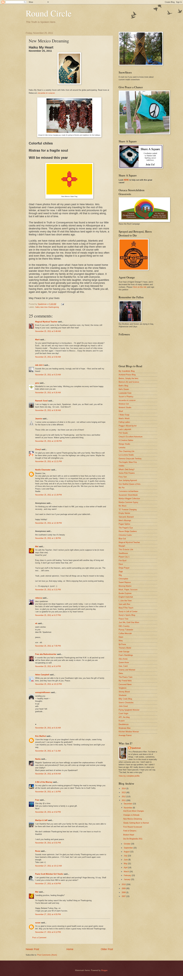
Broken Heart (128, 835)
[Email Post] (62, 304)
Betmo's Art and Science (129, 382)
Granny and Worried (127, 670)
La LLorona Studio (126, 455)
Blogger (104, 970)
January (127, 879)
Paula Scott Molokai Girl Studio (49, 874)
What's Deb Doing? (126, 469)
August (127, 852)
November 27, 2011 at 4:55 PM (48, 914)
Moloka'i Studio (125, 407)
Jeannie (38, 419)
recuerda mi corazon (127, 400)
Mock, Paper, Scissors (128, 590)
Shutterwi (122, 695)
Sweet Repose (125, 582)
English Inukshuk (126, 597)
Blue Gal (122, 539)
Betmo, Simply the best (128, 378)
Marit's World (124, 418)
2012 (124, 796)
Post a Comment (39, 937)
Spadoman (136, 748)
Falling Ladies (124, 422)
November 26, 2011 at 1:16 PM (48, 792)
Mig (120, 575)
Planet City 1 (124, 557)
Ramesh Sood (41, 401)
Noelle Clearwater (43, 470)
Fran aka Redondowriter (45, 654)
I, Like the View (125, 601)
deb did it (39, 365)
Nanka (38, 759)
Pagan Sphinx (124, 524)
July (126, 856)
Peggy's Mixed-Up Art (128, 426)
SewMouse (123, 553)
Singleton (122, 688)
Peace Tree (123, 619)
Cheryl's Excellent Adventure (130, 437)
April (126, 867)
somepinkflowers (42, 692)
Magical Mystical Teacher (46, 322)
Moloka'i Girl (124, 404)
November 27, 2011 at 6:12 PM (48, 932)
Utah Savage (124, 652)
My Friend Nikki (125, 681)
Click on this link (140, 287)
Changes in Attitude (131, 815)
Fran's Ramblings (126, 655)
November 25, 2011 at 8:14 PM (48, 666)
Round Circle (49, 13)
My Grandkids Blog (127, 371)
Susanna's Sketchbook (128, 495)
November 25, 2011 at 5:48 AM (48, 331)
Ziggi (121, 571)
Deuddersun (124, 724)
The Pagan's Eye (126, 528)
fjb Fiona (122, 644)
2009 (124, 888)
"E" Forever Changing (128, 509)
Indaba (121, 466)
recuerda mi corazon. (46, 93)
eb (36, 623)
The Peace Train (125, 677)
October (127, 844)
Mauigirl (122, 546)
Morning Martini (125, 586)
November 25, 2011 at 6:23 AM (48, 375)
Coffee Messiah (125, 633)
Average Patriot (125, 735)
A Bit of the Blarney (43, 782)
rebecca (38, 598)
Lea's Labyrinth (125, 429)
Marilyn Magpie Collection (129, 498)
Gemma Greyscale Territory (130, 459)
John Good (123, 706)
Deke (121, 673)
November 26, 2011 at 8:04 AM (48, 774)
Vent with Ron (124, 604)
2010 (124, 884)
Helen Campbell (42, 675)
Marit (37, 340)
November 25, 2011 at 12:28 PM (48, 495)
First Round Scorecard (132, 827)
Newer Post (32, 949)
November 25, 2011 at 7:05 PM (48, 646)
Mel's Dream (124, 389)
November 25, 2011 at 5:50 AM (48, 357)
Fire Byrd (122, 560)
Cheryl (38, 449)
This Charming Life (126, 451)
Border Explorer (125, 593)
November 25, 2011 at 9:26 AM (48, 392)
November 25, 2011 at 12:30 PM (48, 523)
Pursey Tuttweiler (126, 630)
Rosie (37, 851)
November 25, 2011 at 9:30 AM (48, 410)
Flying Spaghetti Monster (129, 710)
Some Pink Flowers (127, 473)
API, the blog (124, 717)
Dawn (121, 637)
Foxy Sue (123, 477)
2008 (124, 892)
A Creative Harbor (126, 440)
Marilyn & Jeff (41, 820)
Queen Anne (124, 662)
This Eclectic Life (126, 549)
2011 (124, 800)
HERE (126, 180)
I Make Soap (124, 415)
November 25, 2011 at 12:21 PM (48, 461)
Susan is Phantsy (126, 396)
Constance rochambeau (128, 491)
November (128, 808)
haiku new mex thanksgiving (47, 307)
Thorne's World (125, 648)
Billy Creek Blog (125, 699)
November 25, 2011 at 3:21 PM (48, 590)
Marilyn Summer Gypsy (128, 502)
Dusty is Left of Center (128, 611)
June (126, 860)
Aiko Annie (123, 659)
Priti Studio (123, 433)
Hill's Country (124, 626)
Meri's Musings (125, 520)
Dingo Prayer (124, 568)
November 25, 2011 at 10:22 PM (48, 684)
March (127, 871)
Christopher (123, 579)
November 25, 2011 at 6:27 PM (48, 615)
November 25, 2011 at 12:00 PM (48, 441)
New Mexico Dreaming (132, 819)
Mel (36, 546)
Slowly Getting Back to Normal (136, 823)
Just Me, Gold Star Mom (129, 622)
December (128, 804)
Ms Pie (122, 488)
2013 (124, 792)
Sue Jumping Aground (128, 480)
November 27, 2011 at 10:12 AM (48, 866)
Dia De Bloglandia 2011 (132, 839)
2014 (124, 788)
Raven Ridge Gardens (128, 531)
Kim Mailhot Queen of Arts (130, 484)
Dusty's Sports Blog (127, 615)
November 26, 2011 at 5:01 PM (48, 843)
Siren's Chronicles (126, 703)
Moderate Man (125, 728)
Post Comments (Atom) (47, 955)
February (128, 875)
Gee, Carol (123, 666)
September (128, 848)
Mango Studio (124, 444)
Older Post (107, 949)
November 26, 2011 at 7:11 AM (48, 751)
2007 (124, 896)
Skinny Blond (124, 692)
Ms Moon (122, 506)
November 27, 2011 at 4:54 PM (48, 883)
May (126, 863)
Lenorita (122, 447)
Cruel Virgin (123, 713)
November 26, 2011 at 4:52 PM (48, 812)
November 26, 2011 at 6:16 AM (48, 728)
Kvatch (122, 721)
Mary (121, 640)
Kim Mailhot (40, 736)
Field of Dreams (129, 831)
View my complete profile (129, 776)
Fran (37, 800)
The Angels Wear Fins (128, 462)
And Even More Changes (133, 811)
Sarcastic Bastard (126, 517)
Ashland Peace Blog (127, 375)
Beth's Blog (123, 386)
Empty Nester (124, 513)
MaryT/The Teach (126, 608)
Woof (121, 411)
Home (69, 949)
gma (37, 383)
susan (37, 923)
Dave (121, 564)
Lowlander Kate (125, 393)
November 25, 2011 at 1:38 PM (48, 538)
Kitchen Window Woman (129, 732)
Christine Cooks (125, 535)
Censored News (125, 684)
